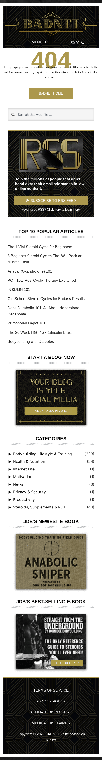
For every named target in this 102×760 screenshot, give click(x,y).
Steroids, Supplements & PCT (39, 507)
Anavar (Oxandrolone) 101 (30, 271)
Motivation (22, 476)
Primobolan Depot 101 (27, 323)
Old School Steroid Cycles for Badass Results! (47, 299)
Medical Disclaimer (51, 723)
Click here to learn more (63, 209)
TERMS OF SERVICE (51, 690)
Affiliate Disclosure (51, 712)
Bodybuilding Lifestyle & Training (42, 453)
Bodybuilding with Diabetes (31, 341)
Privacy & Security (29, 491)
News (18, 484)
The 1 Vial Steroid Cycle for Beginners (40, 247)
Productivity (24, 499)
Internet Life (24, 469)
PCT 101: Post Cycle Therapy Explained (42, 280)
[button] (40, 41)
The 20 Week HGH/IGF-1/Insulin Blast (40, 332)
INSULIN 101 (19, 290)
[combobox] (51, 114)
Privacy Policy (51, 701)
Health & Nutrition (29, 461)
